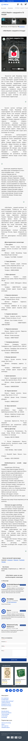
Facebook (21, 560)
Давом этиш (14, 659)
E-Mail (2, 646)
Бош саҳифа (3, 8)
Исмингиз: (3, 641)
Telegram (15, 560)
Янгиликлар (10, 8)
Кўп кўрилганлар (6, 665)
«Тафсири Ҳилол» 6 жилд (20, 679)
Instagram (10, 560)
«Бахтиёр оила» (6, 679)
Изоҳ (2, 650)
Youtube (3, 562)
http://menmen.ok (12, 602)
